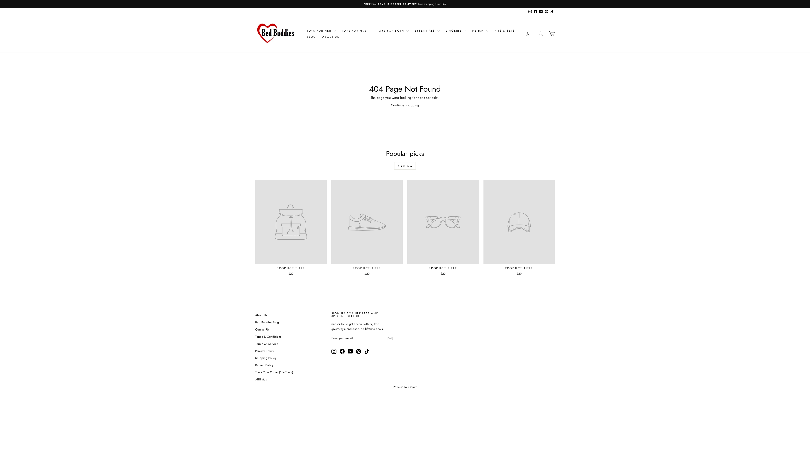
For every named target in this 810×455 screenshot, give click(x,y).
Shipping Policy (265, 358)
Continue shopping (405, 105)
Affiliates (261, 379)
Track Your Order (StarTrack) (274, 372)
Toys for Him (355, 31)
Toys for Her (320, 31)
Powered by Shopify (405, 387)
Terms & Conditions (268, 337)
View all (404, 166)
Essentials (425, 31)
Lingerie (454, 31)
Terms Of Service (266, 344)
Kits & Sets (505, 31)
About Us (330, 37)
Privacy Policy (264, 351)
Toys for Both (391, 31)
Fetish (478, 31)
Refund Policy (264, 365)
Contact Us (262, 329)
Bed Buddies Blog (267, 322)
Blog (311, 37)
